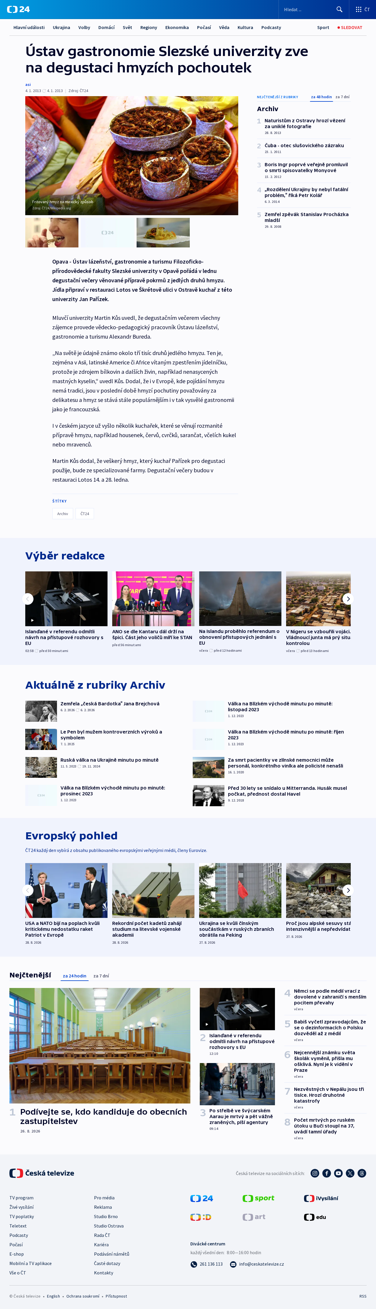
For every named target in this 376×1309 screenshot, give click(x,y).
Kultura (245, 27)
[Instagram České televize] (315, 1173)
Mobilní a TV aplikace (30, 1263)
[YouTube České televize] (338, 1173)
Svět (127, 27)
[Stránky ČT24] (201, 1198)
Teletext (18, 1226)
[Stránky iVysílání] (321, 1198)
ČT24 (84, 513)
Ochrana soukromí (82, 1296)
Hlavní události (29, 27)
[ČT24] (18, 9)
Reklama (103, 1207)
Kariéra (101, 1244)
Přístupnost (116, 1296)
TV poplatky (21, 1216)
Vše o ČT (17, 1273)
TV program (21, 1198)
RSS (363, 1296)
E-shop (16, 1254)
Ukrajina (61, 27)
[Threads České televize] (362, 1173)
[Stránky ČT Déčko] (200, 1217)
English (53, 1296)
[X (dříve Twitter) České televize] (350, 1173)
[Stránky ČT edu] (315, 1217)
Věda (224, 27)
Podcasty (271, 27)
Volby (84, 27)
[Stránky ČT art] (254, 1217)
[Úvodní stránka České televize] (42, 1173)
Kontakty (103, 1273)
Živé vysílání (21, 1207)
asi (28, 84)
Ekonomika (177, 27)
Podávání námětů (111, 1254)
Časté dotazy (107, 1263)
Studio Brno (106, 1216)
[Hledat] (339, 9)
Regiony (148, 27)
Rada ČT (102, 1235)
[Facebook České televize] (326, 1173)
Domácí (106, 27)
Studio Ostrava (109, 1226)
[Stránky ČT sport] (258, 1198)
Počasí (204, 27)
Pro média (104, 1198)
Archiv (62, 513)
